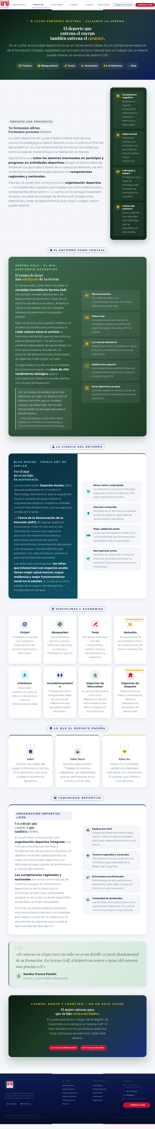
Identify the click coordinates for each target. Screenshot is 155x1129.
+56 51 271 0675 (131, 1091)
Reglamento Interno (136, 1117)
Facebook (27, 1104)
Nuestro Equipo (68, 1089)
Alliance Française (69, 1096)
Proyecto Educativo (70, 1093)
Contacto (89, 5)
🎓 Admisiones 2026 (136, 1105)
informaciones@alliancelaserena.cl (136, 1099)
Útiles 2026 (97, 1093)
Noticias (65, 1104)
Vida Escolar (38, 5)
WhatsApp (130, 1095)
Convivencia (97, 1096)
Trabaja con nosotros (123, 5)
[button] (28, 5)
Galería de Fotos (68, 1100)
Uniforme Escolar (100, 1089)
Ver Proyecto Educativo (94, 1048)
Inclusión (74, 5)
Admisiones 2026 (145, 5)
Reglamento (97, 1100)
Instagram (12, 1104)
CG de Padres (56, 5)
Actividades (97, 1085)
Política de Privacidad (121, 1117)
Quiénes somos (19, 5)
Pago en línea (103, 5)
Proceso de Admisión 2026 (65, 1048)
